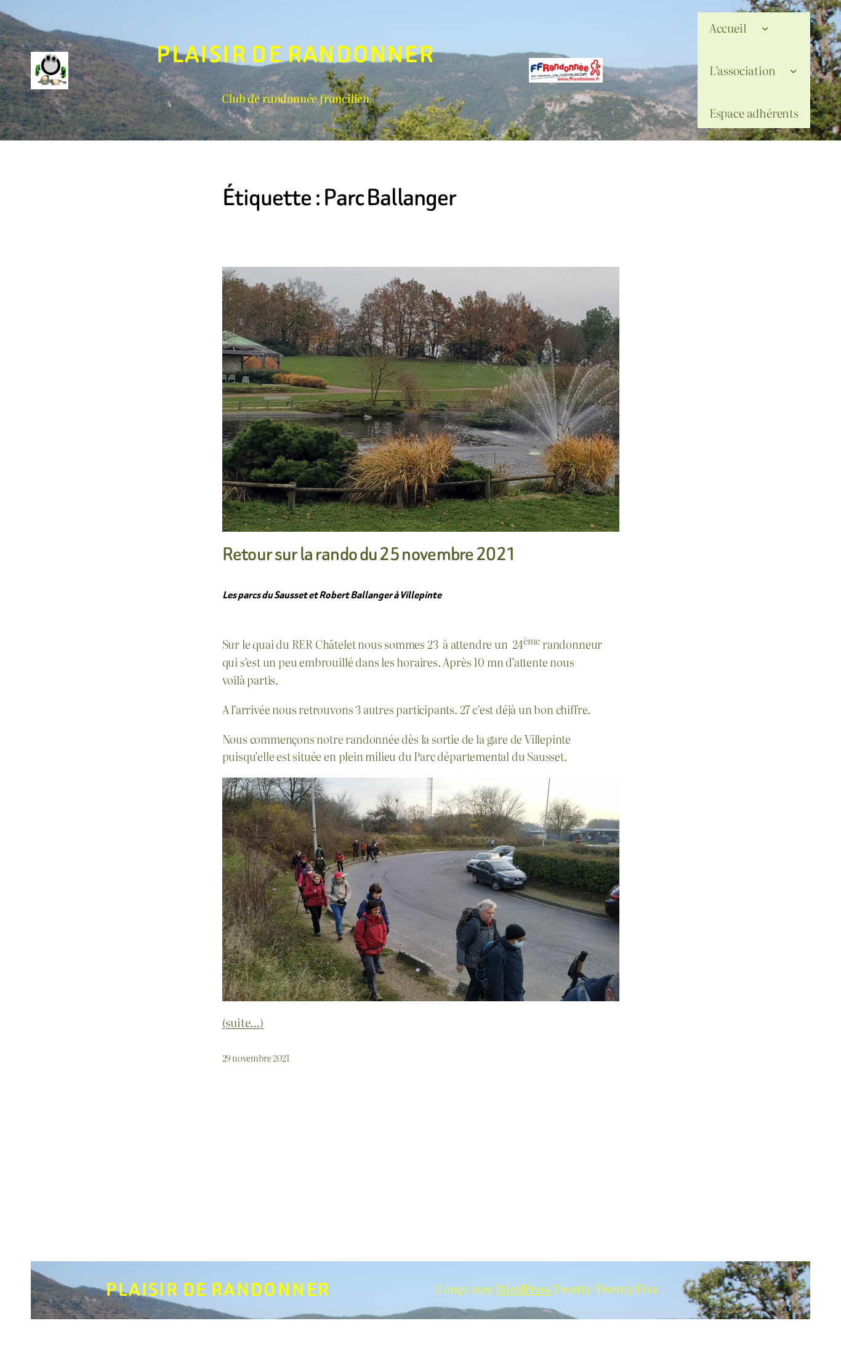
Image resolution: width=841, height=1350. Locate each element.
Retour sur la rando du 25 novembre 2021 (369, 554)
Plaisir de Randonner (295, 54)
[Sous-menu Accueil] (765, 27)
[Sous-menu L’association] (793, 70)
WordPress (524, 1288)
